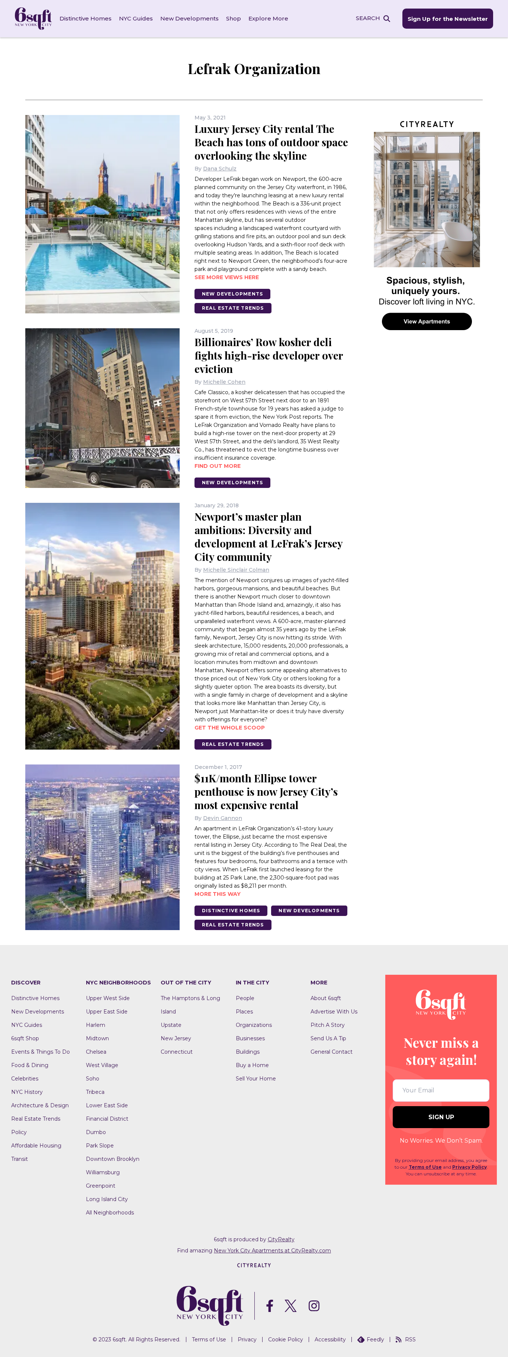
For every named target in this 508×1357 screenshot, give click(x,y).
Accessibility (330, 1339)
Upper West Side (108, 998)
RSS (410, 1339)
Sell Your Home (256, 1078)
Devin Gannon (222, 818)
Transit (19, 1159)
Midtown (97, 1038)
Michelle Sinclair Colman (236, 569)
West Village (102, 1065)
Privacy (247, 1339)
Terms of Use (425, 1167)
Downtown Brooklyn (112, 1159)
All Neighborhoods (110, 1212)
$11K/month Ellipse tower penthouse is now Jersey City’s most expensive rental (266, 791)
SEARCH (368, 18)
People (245, 998)
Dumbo (96, 1132)
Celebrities (24, 1078)
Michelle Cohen (224, 382)
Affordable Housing (36, 1145)
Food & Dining (29, 1065)
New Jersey (176, 1038)
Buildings (248, 1051)
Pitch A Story (328, 1025)
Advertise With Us (334, 1011)
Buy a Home (252, 1065)
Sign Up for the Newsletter (448, 18)
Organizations (254, 1025)
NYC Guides (136, 18)
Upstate (171, 1025)
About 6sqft (326, 998)
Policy (19, 1132)
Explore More (268, 18)
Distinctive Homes (86, 18)
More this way (217, 894)
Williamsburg (103, 1172)
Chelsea (96, 1051)
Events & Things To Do (40, 1051)
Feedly (375, 1339)
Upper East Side (107, 1011)
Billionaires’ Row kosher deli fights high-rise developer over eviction (268, 355)
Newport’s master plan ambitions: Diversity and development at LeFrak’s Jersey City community (268, 536)
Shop (233, 18)
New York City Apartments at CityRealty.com (272, 1250)
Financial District (107, 1118)
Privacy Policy (469, 1167)
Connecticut (177, 1051)
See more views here (226, 277)
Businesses (250, 1038)
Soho (92, 1078)
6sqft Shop (25, 1038)
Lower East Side (107, 1105)
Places (244, 1011)
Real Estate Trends (233, 308)
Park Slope (100, 1145)
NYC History (27, 1092)
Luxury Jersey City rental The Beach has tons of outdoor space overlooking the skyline (271, 142)
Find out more (217, 466)
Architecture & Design (40, 1105)
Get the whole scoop (229, 727)
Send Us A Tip (328, 1038)
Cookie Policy (285, 1339)
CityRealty (281, 1239)
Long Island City (107, 1199)
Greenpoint (100, 1185)
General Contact (332, 1051)
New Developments (189, 18)
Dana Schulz (220, 168)
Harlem (95, 1025)
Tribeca (95, 1092)
